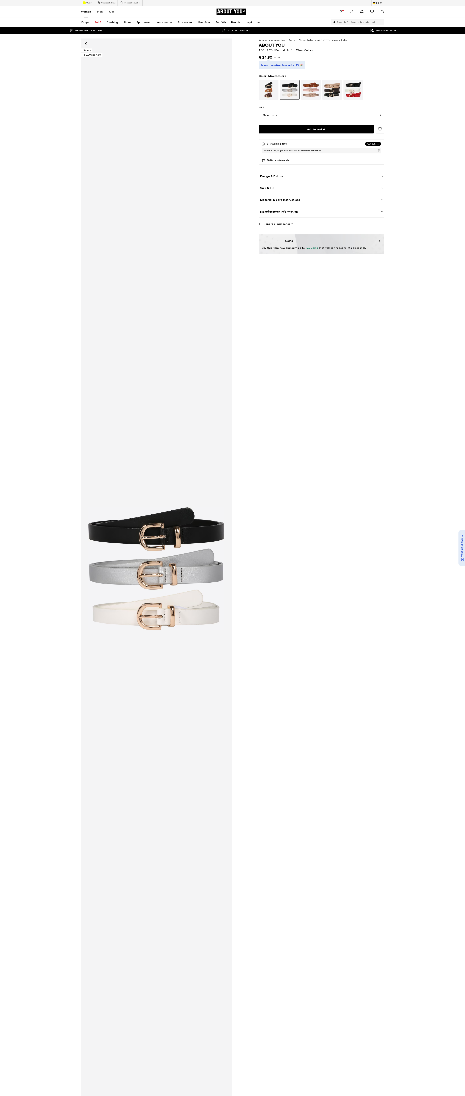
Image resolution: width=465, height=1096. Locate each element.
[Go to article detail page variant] (268, 90)
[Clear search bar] (381, 22)
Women (86, 11)
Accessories (278, 40)
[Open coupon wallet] (341, 11)
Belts (292, 40)
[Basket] (382, 11)
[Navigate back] (86, 43)
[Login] (351, 11)
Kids (111, 11)
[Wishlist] (372, 11)
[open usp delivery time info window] (379, 150)
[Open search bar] (333, 22)
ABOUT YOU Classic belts (332, 40)
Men (100, 11)
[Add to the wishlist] (380, 129)
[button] (321, 115)
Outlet (89, 3)
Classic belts (306, 40)
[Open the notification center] (362, 12)
